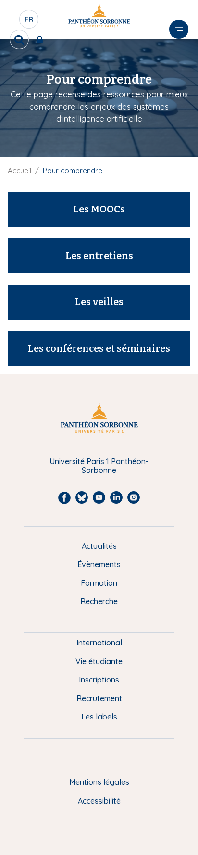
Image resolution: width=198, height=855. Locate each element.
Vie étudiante (99, 661)
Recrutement (99, 698)
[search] (19, 39)
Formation (99, 583)
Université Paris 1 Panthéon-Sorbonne (99, 466)
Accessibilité (99, 800)
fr (29, 21)
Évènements (99, 564)
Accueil (19, 170)
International (99, 642)
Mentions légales (99, 782)
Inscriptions (99, 679)
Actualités (99, 546)
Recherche (99, 601)
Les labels (99, 716)
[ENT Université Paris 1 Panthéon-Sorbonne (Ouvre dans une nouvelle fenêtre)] (42, 39)
